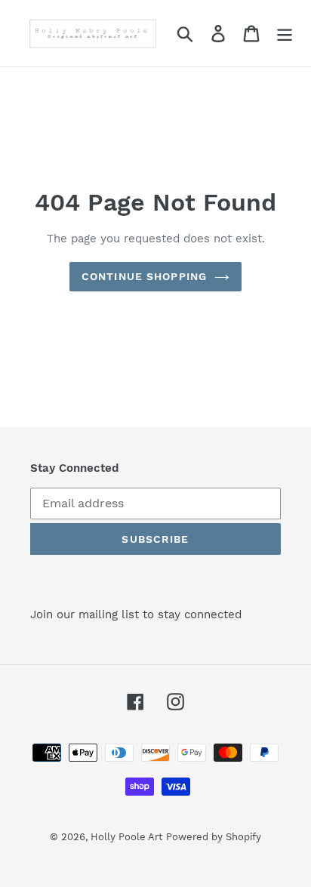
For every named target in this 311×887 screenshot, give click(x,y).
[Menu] (284, 34)
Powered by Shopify (213, 836)
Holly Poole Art (126, 836)
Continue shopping (144, 276)
